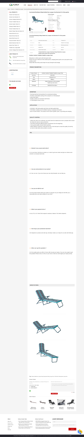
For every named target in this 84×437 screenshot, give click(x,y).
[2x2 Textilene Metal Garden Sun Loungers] (10, 63)
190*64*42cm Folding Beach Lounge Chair (60, 376)
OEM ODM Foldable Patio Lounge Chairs (19, 60)
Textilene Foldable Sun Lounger (36, 376)
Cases (68, 5)
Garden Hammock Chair (13, 42)
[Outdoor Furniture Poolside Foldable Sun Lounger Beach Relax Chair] (43, 402)
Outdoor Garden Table (13, 24)
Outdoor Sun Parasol (13, 14)
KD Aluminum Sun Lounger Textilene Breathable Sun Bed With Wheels (70, 408)
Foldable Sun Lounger (19, 9)
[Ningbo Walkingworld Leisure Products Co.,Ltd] (14, 5)
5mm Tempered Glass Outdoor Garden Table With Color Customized (26, 422)
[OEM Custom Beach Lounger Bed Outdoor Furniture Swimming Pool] (33, 402)
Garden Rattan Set (13, 33)
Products (30, 5)
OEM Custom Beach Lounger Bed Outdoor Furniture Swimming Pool (33, 408)
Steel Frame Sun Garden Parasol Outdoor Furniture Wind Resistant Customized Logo (43, 428)
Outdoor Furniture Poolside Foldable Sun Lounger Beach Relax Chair (42, 408)
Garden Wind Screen (13, 38)
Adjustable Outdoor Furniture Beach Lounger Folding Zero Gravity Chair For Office (52, 408)
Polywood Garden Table (14, 40)
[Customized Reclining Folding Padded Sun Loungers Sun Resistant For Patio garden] (37, 20)
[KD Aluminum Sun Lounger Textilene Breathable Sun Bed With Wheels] (71, 402)
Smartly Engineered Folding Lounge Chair (47, 376)
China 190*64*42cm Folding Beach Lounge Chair (26, 435)
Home (25, 5)
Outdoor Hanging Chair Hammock (15, 50)
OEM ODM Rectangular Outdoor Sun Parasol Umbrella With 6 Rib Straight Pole (43, 422)
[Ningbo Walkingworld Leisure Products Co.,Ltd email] (10, 85)
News (64, 5)
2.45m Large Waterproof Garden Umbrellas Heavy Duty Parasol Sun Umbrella (42, 425)
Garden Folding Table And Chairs (15, 31)
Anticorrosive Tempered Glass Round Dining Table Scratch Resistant (25, 427)
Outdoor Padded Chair (13, 28)
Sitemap (9, 429)
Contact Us (58, 5)
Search (60, 1)
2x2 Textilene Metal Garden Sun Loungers (19, 63)
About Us (36, 5)
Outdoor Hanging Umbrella (14, 19)
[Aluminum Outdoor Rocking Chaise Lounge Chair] (10, 57)
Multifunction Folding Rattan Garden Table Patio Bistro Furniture (25, 425)
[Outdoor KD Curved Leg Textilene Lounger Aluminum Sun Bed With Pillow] (61, 402)
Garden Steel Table (13, 45)
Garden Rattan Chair (13, 35)
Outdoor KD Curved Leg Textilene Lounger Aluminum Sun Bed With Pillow (61, 408)
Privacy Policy (16, 435)
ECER (70, 435)
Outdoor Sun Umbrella (13, 17)
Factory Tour (43, 5)
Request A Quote (67, 1)
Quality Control (51, 5)
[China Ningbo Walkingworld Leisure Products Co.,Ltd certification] (12, 74)
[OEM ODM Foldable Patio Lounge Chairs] (10, 60)
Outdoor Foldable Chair (13, 21)
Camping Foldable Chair (13, 26)
